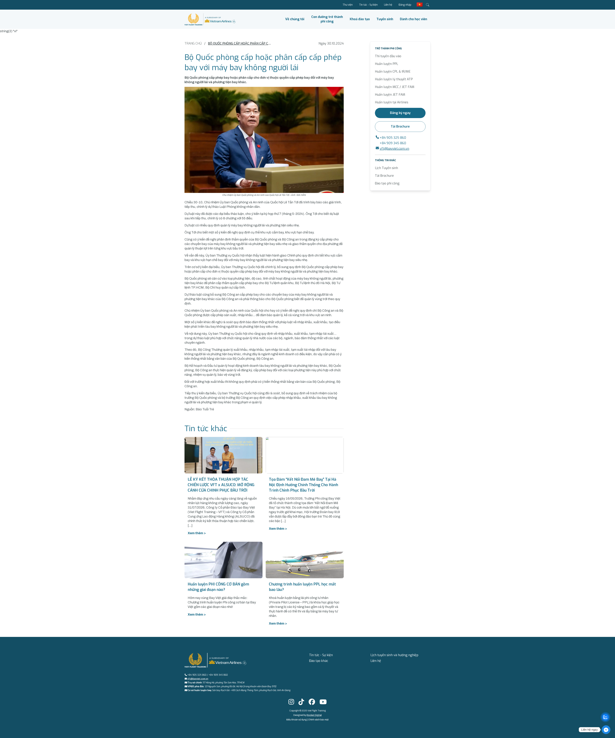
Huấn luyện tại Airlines (391, 102)
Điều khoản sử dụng (296, 719)
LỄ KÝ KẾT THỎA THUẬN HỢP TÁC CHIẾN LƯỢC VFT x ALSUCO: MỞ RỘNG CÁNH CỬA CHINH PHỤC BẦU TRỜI (221, 485)
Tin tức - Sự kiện (368, 4)
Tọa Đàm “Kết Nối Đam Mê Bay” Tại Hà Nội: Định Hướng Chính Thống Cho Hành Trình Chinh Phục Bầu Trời (303, 485)
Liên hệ (388, 4)
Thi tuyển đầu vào (388, 56)
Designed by (307, 715)
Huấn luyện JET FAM (390, 94)
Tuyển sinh (385, 19)
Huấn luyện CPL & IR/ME (392, 71)
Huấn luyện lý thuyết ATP (394, 79)
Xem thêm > (197, 533)
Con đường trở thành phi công (327, 19)
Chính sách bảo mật (318, 719)
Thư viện (348, 4)
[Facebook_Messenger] (606, 729)
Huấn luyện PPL (386, 64)
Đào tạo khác (318, 661)
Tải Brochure (400, 126)
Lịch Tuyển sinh (386, 168)
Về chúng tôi (294, 19)
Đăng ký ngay (400, 113)
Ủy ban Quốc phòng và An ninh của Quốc (249, 202)
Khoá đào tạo (360, 19)
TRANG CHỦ (193, 43)
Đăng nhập (405, 4)
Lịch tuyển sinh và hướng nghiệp (394, 655)
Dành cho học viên (413, 19)
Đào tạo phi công (387, 183)
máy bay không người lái (248, 225)
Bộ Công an (230, 294)
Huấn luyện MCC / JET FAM (394, 87)
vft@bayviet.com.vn (394, 148)
